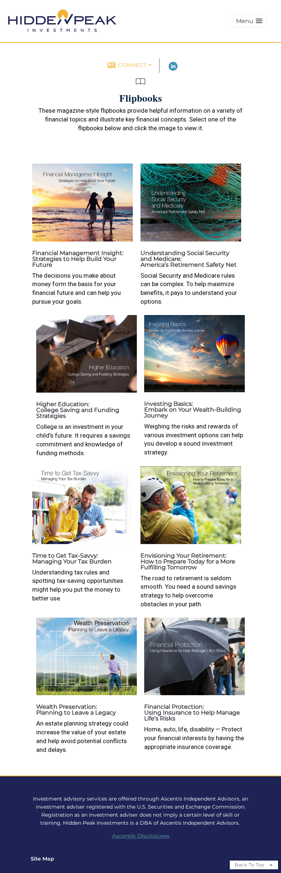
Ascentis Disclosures (140, 836)
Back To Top (250, 865)
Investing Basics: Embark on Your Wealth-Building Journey (192, 409)
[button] (249, 21)
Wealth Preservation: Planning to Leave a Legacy (76, 709)
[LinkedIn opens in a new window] (173, 68)
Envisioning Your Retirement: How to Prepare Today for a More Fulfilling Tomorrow (187, 561)
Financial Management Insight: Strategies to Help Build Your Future (77, 259)
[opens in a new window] (82, 239)
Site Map (42, 858)
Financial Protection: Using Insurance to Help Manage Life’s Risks (192, 712)
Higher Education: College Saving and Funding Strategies (77, 410)
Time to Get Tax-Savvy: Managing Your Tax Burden (72, 558)
